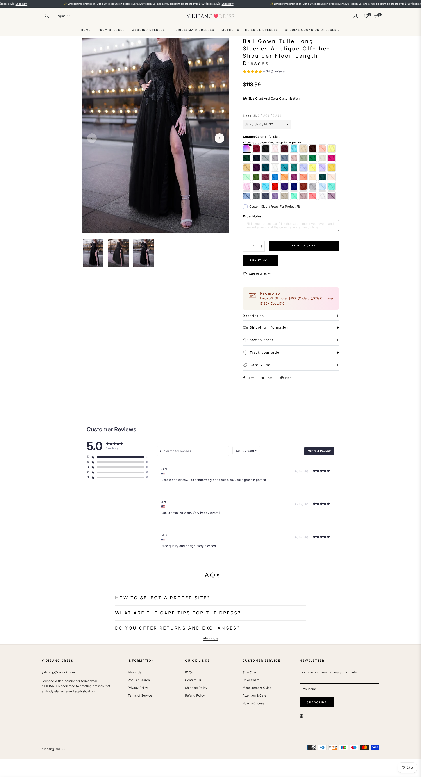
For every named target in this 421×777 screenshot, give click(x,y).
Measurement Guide (257, 687)
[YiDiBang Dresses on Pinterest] (301, 715)
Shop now (202, 3)
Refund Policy (195, 695)
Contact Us (193, 680)
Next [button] (219, 138)
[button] (47, 16)
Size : (262, 116)
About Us (134, 672)
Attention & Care (254, 695)
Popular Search (139, 680)
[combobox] (246, 450)
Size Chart (250, 672)
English (61, 16)
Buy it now (260, 260)
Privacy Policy (138, 687)
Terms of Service (140, 695)
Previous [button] (92, 138)
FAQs (189, 672)
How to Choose (253, 703)
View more (210, 638)
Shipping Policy (196, 687)
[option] (155, 135)
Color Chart (251, 680)
